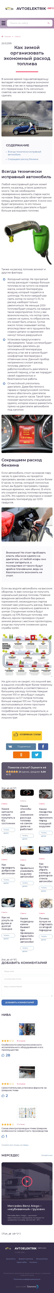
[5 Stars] (17, 771)
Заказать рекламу (26, 1259)
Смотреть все (46, 1155)
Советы (4, 804)
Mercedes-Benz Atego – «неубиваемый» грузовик (26, 1207)
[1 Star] (7, 771)
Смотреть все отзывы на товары (15, 1145)
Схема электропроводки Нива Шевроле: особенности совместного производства (25, 1129)
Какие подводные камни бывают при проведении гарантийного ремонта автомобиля (27, 930)
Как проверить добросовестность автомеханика (8, 869)
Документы (11, 1259)
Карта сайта (22, 1262)
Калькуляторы (42, 1259)
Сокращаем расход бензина (23, 159)
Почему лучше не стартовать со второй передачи (45, 924)
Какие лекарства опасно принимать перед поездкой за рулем (45, 818)
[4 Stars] (14, 771)
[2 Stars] (9, 771)
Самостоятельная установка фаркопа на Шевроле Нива (24, 1089)
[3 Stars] (12, 771)
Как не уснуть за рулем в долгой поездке (7, 923)
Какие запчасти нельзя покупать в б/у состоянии (8, 816)
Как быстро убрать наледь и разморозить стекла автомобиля (45, 872)
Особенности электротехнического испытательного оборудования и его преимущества (22, 1047)
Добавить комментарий (19, 1002)
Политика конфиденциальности (27, 1279)
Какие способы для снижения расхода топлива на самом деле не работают (26, 818)
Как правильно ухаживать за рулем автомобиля (27, 871)
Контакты (33, 1262)
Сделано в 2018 (21, 1286)
